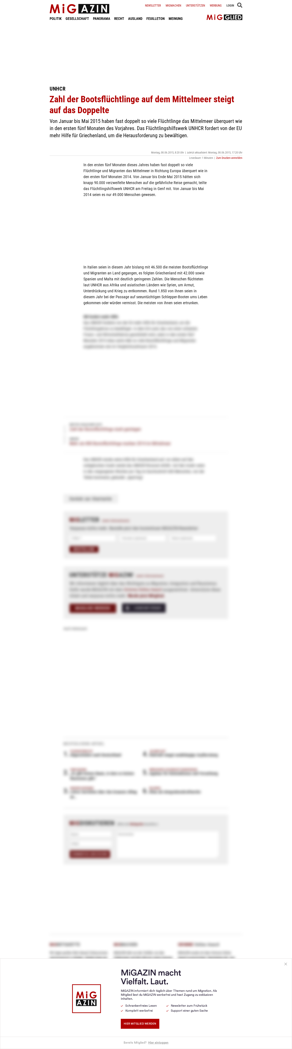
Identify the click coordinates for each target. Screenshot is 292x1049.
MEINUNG (176, 18)
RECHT (119, 18)
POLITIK (56, 18)
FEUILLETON (155, 18)
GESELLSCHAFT (77, 18)
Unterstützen (195, 5)
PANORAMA (101, 18)
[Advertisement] (146, 53)
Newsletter (153, 5)
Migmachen (173, 5)
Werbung (216, 5)
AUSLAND (135, 18)
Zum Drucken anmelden (229, 157)
